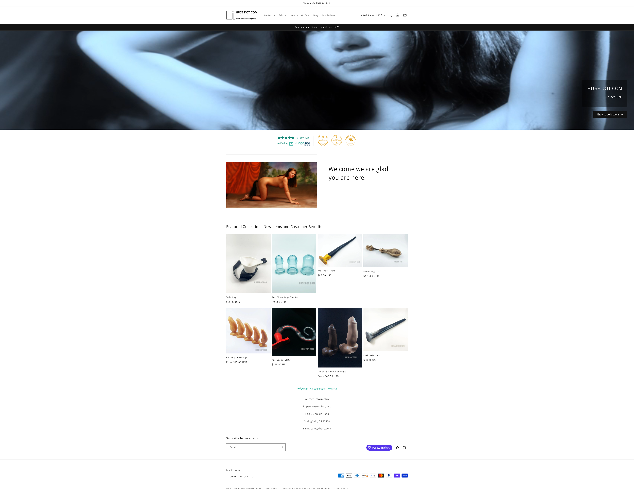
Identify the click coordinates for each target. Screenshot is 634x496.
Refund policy (271, 488)
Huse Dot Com (239, 488)
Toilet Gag (231, 297)
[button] (269, 15)
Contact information (322, 488)
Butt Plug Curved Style (237, 357)
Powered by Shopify (254, 488)
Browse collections (608, 114)
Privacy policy (287, 488)
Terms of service (303, 488)
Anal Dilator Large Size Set (285, 297)
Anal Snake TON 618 (282, 359)
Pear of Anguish (371, 271)
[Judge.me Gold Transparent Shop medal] (336, 140)
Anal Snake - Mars (326, 271)
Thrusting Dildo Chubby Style (332, 371)
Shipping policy (341, 488)
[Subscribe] (281, 447)
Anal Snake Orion (371, 355)
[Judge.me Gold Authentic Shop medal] (323, 140)
